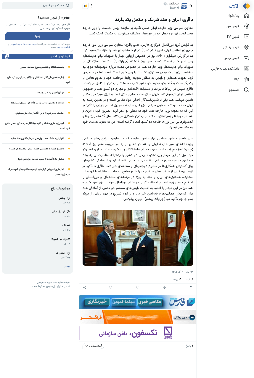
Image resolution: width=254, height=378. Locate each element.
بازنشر (189, 280)
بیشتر (67, 267)
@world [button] (174, 8)
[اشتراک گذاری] (85, 287)
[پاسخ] (138, 287)
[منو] (91, 6)
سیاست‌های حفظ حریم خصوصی (23, 44)
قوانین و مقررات (63, 47)
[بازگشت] (190, 5)
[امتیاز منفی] (164, 287)
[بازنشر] (110, 287)
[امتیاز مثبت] (191, 287)
